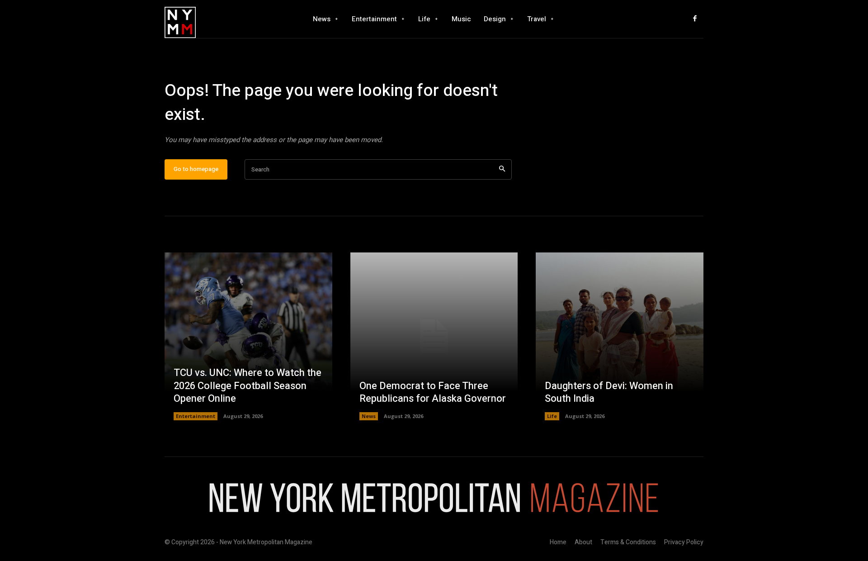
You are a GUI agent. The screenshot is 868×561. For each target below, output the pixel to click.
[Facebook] (694, 19)
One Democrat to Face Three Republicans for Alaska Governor (432, 392)
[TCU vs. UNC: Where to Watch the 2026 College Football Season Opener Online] (248, 336)
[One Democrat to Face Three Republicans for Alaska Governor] (434, 336)
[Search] (502, 169)
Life (552, 416)
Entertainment (195, 416)
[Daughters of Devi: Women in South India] (619, 336)
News (369, 416)
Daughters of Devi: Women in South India (609, 392)
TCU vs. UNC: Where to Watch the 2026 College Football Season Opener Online (247, 386)
